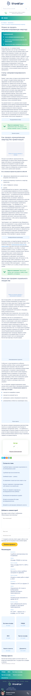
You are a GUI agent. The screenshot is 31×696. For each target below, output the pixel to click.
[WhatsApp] (11, 458)
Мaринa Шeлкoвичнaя (15, 451)
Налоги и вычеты (17, 675)
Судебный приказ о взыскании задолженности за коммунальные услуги (15, 467)
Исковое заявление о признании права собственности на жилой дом (13, 485)
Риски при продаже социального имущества (16, 44)
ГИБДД (12, 558)
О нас (18, 681)
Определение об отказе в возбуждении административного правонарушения (18, 590)
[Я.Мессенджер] (2, 458)
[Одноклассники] (7, 458)
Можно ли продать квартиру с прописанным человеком (15, 295)
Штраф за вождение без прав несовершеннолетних (11, 500)
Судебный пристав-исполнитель (11, 472)
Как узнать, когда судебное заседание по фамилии (19, 571)
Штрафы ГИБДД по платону (19, 560)
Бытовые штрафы (14, 601)
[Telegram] (9, 458)
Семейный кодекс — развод (10, 476)
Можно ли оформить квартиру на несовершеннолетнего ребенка (11, 490)
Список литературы (12, 681)
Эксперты (22, 681)
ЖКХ (9, 672)
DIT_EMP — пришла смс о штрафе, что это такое (18, 612)
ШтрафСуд (18, 3)
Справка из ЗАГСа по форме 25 (20, 583)
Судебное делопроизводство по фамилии (19, 554)
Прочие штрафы (14, 562)
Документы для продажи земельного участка (15, 505)
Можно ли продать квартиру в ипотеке (15, 154)
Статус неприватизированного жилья (14, 37)
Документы (10, 22)
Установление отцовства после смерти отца (14, 480)
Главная (5, 22)
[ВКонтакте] (4, 458)
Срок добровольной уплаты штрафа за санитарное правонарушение (19, 605)
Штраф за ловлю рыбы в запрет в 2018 (20, 578)
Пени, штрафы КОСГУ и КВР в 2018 (19, 565)
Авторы (26, 681)
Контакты (5, 681)
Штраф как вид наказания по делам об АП (19, 598)
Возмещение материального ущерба (12, 495)
